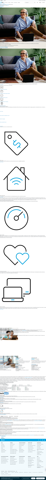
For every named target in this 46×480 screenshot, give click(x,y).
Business (5, 0)
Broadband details (16, 472)
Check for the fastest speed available (5, 93)
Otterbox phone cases (22, 461)
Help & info (38, 464)
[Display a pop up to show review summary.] (7, 359)
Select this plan (2, 364)
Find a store (40, 0)
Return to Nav (7, 4)
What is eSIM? (29, 463)
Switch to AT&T (30, 444)
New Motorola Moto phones (4, 461)
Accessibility (12, 472)
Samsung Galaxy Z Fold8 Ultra (13, 450)
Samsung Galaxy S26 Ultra (13, 449)
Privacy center (30, 472)
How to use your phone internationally (31, 460)
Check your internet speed (3, 89)
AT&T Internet (24, 330)
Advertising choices (26, 472)
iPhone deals (38, 446)
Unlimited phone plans (22, 444)
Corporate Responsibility (40, 461)
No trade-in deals (39, 454)
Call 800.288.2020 (2, 409)
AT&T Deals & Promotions (40, 444)
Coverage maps (5, 472)
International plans (21, 445)
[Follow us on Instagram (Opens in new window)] (42, 440)
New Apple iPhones (3, 457)
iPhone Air (11, 446)
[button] (5, 2)
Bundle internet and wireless (31, 457)
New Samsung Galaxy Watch (13, 461)
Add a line (20, 446)
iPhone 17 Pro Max (12, 444)
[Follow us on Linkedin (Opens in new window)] (44, 440)
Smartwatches (3, 449)
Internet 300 (6, 416)
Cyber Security (2, 473)
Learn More (1, 84)
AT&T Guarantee (39, 465)
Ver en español (43, 0)
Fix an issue (1, 111)
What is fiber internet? (30, 462)
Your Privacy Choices (34, 472)
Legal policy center (21, 472)
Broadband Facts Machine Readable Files (40, 467)
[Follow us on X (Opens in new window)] (38, 440)
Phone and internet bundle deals (40, 449)
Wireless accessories (3, 450)
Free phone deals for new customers (40, 453)
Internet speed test (30, 446)
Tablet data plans (21, 449)
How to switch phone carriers (31, 445)
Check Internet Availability (4, 47)
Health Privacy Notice (40, 472)
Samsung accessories (21, 460)
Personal (2, 0)
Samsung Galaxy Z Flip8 (13, 453)
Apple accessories (21, 457)
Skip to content (2, 3)
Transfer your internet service (31, 450)
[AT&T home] (2, 2)
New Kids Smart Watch (13, 464)
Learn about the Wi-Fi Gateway (4, 101)
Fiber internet (3, 445)
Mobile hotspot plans (21, 450)
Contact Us (1, 126)
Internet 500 (11, 416)
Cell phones (2, 444)
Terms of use (9, 472)
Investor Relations (39, 460)
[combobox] (29, 2)
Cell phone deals (39, 445)
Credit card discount (39, 451)
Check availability (2, 390)
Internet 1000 (11, 329)
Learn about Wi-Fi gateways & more (4, 115)
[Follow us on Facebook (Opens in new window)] (40, 440)
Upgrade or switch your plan (3, 97)
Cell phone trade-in (30, 449)
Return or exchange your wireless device (31, 465)
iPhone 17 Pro (11, 445)
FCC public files (6, 473)
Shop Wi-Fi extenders (3, 105)
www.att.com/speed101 (28, 377)
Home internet (3, 446)
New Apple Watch (12, 460)
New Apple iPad (12, 457)
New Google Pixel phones (4, 460)
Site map (2, 472)
